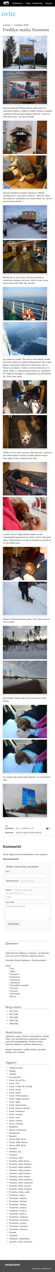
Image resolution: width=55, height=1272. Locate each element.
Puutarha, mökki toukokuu (20, 1189)
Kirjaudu (48, 3)
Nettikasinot (18, 3)
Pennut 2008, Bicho (17, 1139)
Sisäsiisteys (15, 980)
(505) (13, 1017)
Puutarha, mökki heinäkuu (20, 1164)
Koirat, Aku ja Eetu (17, 1080)
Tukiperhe (13, 1235)
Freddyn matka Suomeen (26, 30)
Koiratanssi (14, 974)
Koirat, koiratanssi (17, 1111)
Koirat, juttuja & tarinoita (19, 1108)
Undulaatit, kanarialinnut (19, 1239)
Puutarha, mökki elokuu (19, 1161)
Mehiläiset (13, 1127)
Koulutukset (15, 977)
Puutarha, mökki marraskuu (21, 1183)
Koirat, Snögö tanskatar (19, 1099)
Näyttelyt (13, 1136)
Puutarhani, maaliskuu (18, 1217)
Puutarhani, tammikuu (18, 1226)
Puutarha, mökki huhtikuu (20, 1167)
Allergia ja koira (15, 1068)
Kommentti (10, 902)
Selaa (28, 3)
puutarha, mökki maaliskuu (20, 1242)
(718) (13, 1020)
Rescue (13, 996)
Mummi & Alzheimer (17, 1130)
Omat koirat (15, 994)
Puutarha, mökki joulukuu (20, 1170)
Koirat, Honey (15, 1089)
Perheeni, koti (15, 1152)
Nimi (8, 871)
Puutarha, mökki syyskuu (20, 1186)
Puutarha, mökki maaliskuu (20, 1180)
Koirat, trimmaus (16, 1124)
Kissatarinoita (15, 1077)
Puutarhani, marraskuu (18, 1220)
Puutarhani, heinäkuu (18, 1198)
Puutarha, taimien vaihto (19, 1192)
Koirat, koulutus (16, 1114)
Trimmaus (14, 988)
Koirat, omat (14, 1117)
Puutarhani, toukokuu (18, 1229)
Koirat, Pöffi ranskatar (18, 1096)
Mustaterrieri (14, 1133)
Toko (12, 968)
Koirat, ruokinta (15, 1121)
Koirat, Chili (14, 1083)
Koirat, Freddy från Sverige (28, 833)
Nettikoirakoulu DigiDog (15, 953)
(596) (13, 1024)
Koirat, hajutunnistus (18, 1105)
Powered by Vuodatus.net (41, 1268)
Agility (12, 971)
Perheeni (13, 1148)
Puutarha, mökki (16, 1158)
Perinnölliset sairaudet (19, 985)
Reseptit (12, 1232)
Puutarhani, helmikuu (18, 1201)
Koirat (8, 966)
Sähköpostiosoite (20, 881)
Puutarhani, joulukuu (18, 1207)
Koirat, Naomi (15, 1093)
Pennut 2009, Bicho (17, 1145)
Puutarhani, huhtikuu (18, 1204)
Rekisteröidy (37, 3)
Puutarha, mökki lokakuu (19, 1176)
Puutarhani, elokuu (17, 1195)
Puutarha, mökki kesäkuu (20, 1173)
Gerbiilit (12, 1074)
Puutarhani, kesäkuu (18, 1211)
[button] (23, 3)
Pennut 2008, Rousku (18, 1142)
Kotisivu (19, 891)
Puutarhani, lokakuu (17, 1214)
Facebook (10, 960)
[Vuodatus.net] (12, 1265)
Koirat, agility (14, 1102)
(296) (13, 1014)
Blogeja (12, 1071)
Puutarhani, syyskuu (18, 1223)
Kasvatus (14, 991)
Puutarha (13, 1155)
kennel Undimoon (37, 368)
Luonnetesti (15, 983)
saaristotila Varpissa (11, 111)
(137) (13, 1011)
